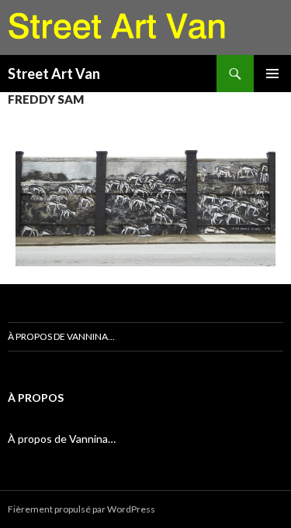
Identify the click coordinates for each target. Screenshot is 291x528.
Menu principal (272, 73)
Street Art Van (54, 73)
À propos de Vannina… (61, 336)
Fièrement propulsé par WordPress (81, 509)
